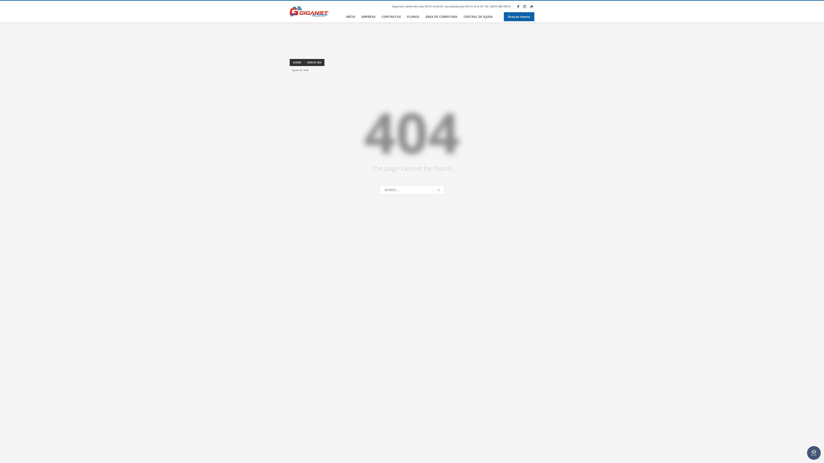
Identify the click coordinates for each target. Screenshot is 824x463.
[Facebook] (518, 6)
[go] (438, 190)
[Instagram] (524, 6)
